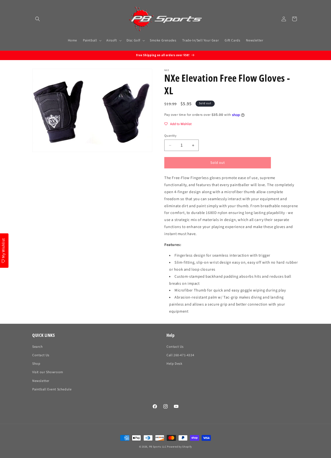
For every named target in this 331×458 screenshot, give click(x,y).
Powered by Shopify (179, 447)
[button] (37, 19)
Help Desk (174, 363)
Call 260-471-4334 (180, 355)
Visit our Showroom (47, 372)
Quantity (170, 136)
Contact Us (40, 355)
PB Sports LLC (157, 447)
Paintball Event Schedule (51, 389)
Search (37, 346)
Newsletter (40, 381)
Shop (36, 363)
